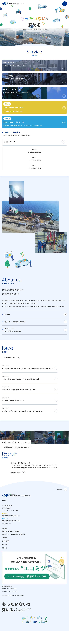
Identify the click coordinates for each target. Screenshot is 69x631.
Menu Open (64, 3)
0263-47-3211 (36, 168)
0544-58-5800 (35, 152)
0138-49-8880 (35, 160)
